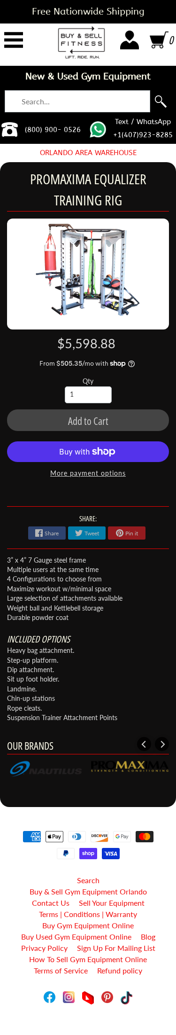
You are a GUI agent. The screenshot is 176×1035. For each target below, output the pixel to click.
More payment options (88, 473)
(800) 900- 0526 (53, 129)
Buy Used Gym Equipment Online (76, 936)
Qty (88, 381)
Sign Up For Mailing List (116, 947)
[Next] (162, 744)
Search (88, 880)
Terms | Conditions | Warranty (88, 914)
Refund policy (119, 970)
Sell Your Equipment (112, 902)
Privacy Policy (44, 947)
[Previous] (144, 744)
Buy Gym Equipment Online (88, 925)
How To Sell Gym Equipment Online (88, 959)
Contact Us (50, 902)
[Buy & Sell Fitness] (81, 42)
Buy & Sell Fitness (85, 1008)
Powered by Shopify (88, 1015)
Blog (148, 936)
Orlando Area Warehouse (88, 153)
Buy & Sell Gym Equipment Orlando (88, 891)
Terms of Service (61, 970)
